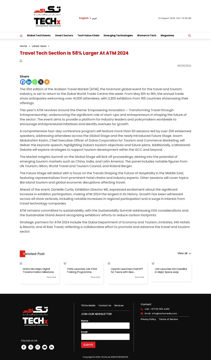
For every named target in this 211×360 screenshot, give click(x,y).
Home (23, 46)
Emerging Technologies (118, 35)
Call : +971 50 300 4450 (157, 309)
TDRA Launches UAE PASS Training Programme (82, 270)
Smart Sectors (64, 35)
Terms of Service (168, 319)
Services (119, 305)
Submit (88, 345)
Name (85, 320)
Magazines (167, 35)
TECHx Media (88, 305)
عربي (94, 18)
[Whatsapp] (35, 82)
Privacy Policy (148, 319)
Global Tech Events (39, 35)
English (84, 18)
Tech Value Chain (88, 35)
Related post (34, 253)
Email (85, 332)
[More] (47, 82)
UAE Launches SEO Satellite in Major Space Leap (171, 270)
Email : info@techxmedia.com (161, 313)
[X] (41, 82)
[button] (189, 35)
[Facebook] (22, 82)
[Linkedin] (29, 82)
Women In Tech (146, 35)
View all (182, 253)
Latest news (39, 46)
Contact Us (104, 305)
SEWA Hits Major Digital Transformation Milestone (38, 270)
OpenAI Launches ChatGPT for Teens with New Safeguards (127, 270)
